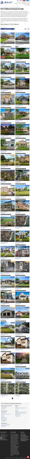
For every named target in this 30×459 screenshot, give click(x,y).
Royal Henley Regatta (4, 420)
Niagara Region (25, 12)
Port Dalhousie (3, 421)
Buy (26, 2)
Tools (20, 3)
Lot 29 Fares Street (18, 349)
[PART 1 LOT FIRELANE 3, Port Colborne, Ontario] (22, 221)
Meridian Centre (3, 413)
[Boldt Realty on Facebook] (24, 0)
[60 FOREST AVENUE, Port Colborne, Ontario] (8, 53)
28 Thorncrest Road (4, 334)
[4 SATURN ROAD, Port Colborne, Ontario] (22, 205)
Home (1, 7)
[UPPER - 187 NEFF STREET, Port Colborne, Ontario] (8, 266)
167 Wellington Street (4, 349)
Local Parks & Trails (3, 412)
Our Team (16, 3)
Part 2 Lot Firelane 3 (4, 242)
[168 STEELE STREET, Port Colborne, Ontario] (8, 251)
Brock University (17, 415)
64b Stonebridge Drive (5, 318)
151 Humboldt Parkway (19, 242)
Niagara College (17, 416)
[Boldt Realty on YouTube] (23, 0)
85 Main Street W (4, 212)
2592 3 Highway (4, 181)
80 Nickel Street (18, 257)
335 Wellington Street (19, 44)
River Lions (2, 415)
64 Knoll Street (18, 395)
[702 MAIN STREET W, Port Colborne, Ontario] (8, 114)
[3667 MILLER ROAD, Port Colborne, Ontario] (8, 221)
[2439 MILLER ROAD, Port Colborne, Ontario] (8, 282)
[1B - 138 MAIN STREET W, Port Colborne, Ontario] (8, 297)
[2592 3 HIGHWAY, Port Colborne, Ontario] (8, 175)
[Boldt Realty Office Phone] (19, 0)
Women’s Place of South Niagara (5, 424)
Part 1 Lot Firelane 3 (19, 227)
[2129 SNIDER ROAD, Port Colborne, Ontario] (8, 144)
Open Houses (23, 2)
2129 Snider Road (4, 151)
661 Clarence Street (19, 364)
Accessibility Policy (4, 439)
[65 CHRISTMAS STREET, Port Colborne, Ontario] (22, 68)
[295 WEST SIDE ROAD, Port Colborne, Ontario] (22, 373)
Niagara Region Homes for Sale (7, 7)
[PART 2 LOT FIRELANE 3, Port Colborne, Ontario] (8, 236)
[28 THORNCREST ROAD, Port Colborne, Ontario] (8, 327)
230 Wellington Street (19, 196)
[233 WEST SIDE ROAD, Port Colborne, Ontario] (8, 68)
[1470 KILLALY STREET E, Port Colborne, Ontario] (8, 83)
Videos (28, 3)
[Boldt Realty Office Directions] (17, 0)
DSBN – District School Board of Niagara (20, 412)
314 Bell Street (18, 181)
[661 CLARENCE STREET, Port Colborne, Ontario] (22, 358)
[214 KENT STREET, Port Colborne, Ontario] (22, 160)
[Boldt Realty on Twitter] (28, 0)
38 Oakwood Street (18, 90)
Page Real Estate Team (24, 440)
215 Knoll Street (3, 196)
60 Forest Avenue (4, 59)
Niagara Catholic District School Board (20, 413)
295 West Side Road (19, 379)
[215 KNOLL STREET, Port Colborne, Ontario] (8, 190)
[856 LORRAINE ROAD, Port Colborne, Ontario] (8, 373)
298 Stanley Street (18, 151)
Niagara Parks (3, 417)
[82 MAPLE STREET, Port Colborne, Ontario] (22, 312)
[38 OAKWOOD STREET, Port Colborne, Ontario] (22, 83)
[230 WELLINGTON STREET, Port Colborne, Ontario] (22, 190)
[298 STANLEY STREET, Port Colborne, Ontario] (22, 144)
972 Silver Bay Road (19, 334)
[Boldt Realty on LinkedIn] (27, 0)
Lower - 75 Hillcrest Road (5, 105)
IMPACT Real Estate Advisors (25, 439)
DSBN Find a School (18, 414)
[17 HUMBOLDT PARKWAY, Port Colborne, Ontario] (8, 129)
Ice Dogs (2, 416)
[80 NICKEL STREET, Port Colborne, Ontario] (22, 251)
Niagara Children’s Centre (4, 425)
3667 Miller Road (4, 227)
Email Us (3, 438)
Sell (28, 2)
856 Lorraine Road (4, 379)
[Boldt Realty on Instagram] (26, 0)
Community (24, 3)
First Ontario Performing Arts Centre (6, 414)
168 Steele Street (4, 257)
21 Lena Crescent (18, 135)
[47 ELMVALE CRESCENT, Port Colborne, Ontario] (8, 160)
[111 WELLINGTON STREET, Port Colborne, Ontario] (8, 388)
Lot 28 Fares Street (4, 364)
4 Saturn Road (17, 212)
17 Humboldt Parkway (5, 135)
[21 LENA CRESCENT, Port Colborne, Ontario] (22, 129)
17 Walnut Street (4, 44)
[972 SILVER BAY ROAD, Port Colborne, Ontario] (22, 327)
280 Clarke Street (18, 288)
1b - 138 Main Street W (5, 303)
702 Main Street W (4, 120)
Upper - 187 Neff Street (5, 273)
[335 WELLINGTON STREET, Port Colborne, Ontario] (22, 38)
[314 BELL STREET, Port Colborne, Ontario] (22, 175)
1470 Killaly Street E (4, 90)
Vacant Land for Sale (23, 435)
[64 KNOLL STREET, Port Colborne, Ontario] (22, 388)
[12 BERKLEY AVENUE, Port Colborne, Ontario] (22, 53)
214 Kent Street (18, 166)
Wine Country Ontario (4, 418)
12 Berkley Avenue (18, 59)
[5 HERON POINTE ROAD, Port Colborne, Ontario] (22, 99)
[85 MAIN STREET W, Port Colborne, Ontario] (8, 205)
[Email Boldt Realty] (20, 0)
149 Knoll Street (18, 303)
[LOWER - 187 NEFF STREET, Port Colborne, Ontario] (22, 266)
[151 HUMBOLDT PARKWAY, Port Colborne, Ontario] (22, 236)
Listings (18, 2)
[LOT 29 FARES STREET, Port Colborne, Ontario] (22, 343)
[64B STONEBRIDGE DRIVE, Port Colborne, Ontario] (8, 312)
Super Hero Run (3, 426)
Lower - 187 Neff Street (19, 273)
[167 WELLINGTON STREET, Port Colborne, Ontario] (8, 343)
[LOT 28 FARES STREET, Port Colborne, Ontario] (8, 358)
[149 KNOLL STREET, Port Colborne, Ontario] (22, 297)
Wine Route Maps (3, 419)
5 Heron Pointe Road (19, 105)
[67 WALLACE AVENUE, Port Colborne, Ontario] (22, 114)
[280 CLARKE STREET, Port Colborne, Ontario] (22, 282)
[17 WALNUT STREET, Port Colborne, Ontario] (8, 38)
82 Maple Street (18, 318)
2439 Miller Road (4, 288)
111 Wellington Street (4, 395)
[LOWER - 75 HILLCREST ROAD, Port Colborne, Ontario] (8, 99)
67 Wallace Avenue (18, 120)
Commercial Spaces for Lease (25, 436)
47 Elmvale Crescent (4, 166)
